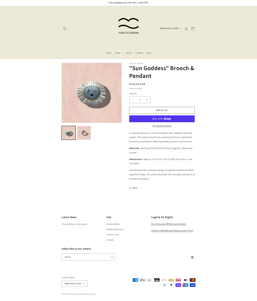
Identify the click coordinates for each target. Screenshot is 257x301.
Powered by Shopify (87, 294)
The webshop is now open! (74, 224)
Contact (110, 239)
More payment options (162, 126)
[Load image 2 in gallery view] (84, 133)
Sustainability (113, 224)
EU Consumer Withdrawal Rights (168, 224)
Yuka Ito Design (74, 294)
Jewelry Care (112, 234)
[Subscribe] (111, 257)
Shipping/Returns (114, 229)
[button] (65, 28)
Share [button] (135, 187)
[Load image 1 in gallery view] (69, 133)
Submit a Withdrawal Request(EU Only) (172, 230)
